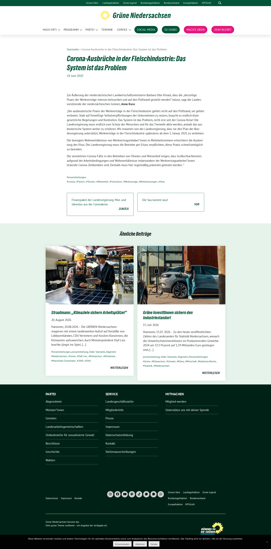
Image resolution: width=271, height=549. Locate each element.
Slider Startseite (97, 351)
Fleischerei (116, 181)
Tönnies (91, 181)
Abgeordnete (54, 401)
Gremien (51, 418)
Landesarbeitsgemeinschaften (64, 427)
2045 (88, 360)
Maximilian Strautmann (64, 360)
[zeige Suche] (220, 3)
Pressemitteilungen (76, 177)
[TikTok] (139, 494)
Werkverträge (131, 181)
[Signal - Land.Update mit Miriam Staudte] (153, 494)
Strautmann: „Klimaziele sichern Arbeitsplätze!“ (89, 312)
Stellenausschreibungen (121, 452)
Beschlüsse (53, 443)
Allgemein (111, 351)
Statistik (148, 365)
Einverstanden (122, 544)
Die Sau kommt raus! (170, 202)
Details (154, 544)
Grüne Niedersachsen (142, 15)
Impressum (112, 427)
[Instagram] (110, 494)
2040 (80, 360)
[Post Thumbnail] (90, 275)
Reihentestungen (148, 181)
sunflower (70, 525)
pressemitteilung (79, 351)
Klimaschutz (96, 356)
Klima (181, 361)
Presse (110, 418)
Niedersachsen (60, 356)
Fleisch (81, 181)
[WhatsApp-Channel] (161, 494)
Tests (162, 181)
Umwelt (171, 361)
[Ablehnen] (267, 542)
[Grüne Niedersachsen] (105, 15)
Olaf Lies (82, 356)
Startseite (73, 49)
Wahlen (50, 460)
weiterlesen (119, 368)
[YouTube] (125, 494)
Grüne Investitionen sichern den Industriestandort (168, 315)
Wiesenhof (103, 181)
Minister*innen (55, 410)
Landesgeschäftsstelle (120, 401)
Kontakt (110, 443)
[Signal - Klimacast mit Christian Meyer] (146, 494)
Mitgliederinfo (114, 410)
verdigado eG (100, 525)
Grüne (73, 356)
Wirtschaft (191, 361)
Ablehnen (140, 544)
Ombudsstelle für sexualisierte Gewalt (70, 435)
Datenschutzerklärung (119, 435)
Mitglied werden (175, 401)
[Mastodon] (132, 494)
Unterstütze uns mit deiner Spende (187, 410)
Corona (71, 181)
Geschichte (53, 452)
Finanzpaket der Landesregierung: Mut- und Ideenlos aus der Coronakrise (100, 204)
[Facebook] (117, 494)
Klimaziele (110, 356)
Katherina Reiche (207, 361)
